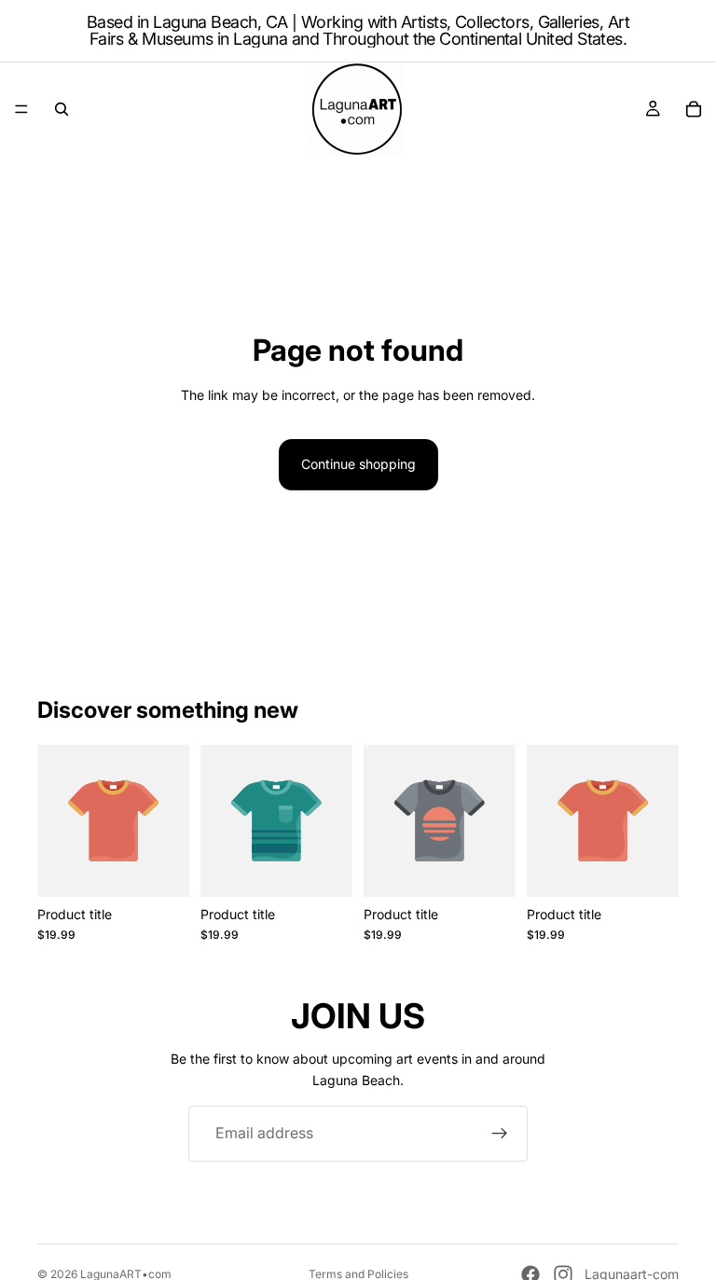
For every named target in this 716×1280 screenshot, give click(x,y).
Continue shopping (358, 464)
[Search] (61, 109)
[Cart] (693, 109)
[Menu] (21, 109)
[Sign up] (499, 1133)
